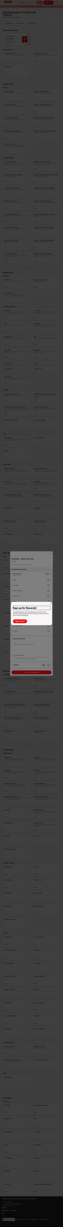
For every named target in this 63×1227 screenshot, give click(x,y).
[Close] (50, 604)
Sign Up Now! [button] (20, 621)
